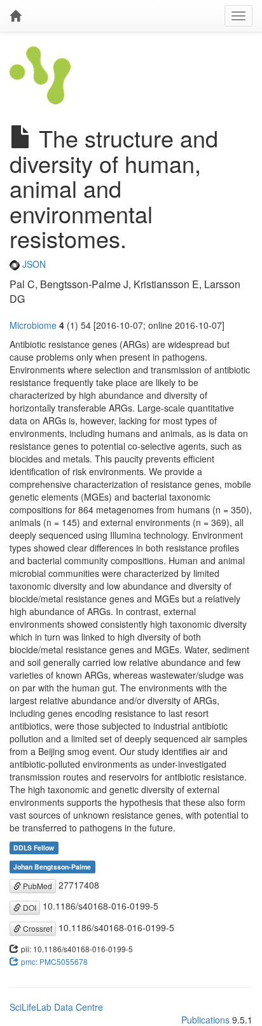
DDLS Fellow (33, 847)
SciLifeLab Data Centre (56, 1007)
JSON (33, 264)
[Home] (15, 16)
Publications (205, 1019)
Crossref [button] (36, 928)
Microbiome (33, 325)
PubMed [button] (36, 885)
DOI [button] (28, 907)
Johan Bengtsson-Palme (52, 866)
